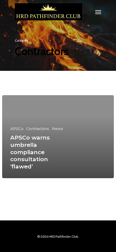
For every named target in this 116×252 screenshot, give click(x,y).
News (57, 128)
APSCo (16, 128)
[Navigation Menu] (98, 12)
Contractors (37, 128)
